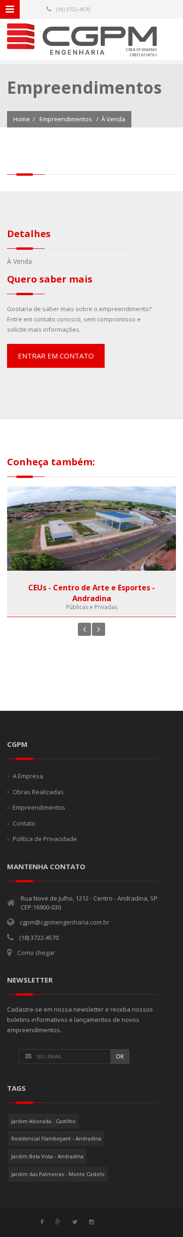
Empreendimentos (65, 119)
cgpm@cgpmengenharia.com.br (64, 922)
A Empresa (28, 776)
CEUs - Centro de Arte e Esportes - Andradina (91, 593)
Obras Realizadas (38, 792)
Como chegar (36, 952)
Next (98, 629)
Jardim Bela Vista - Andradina (47, 1156)
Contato (24, 823)
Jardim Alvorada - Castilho (43, 1121)
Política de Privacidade (45, 839)
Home (21, 119)
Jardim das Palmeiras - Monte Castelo (58, 1173)
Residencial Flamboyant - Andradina (56, 1138)
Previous (84, 629)
